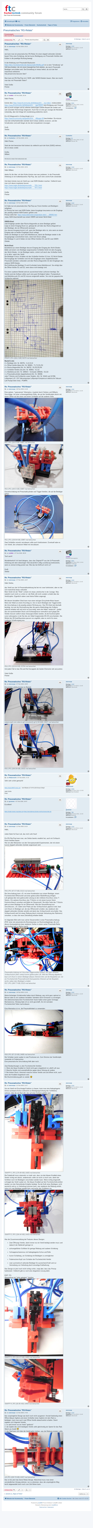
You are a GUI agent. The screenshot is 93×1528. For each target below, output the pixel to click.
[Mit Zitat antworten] (60, 44)
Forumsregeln (19, 35)
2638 (72, 789)
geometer (68, 809)
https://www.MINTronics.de (12, 787)
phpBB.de (55, 1505)
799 (72, 812)
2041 (72, 103)
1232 (72, 46)
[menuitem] (17, 21)
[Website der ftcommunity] (14, 8)
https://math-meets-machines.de (14, 811)
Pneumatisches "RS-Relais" (18, 30)
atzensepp (69, 43)
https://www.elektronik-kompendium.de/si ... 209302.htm (37, 215)
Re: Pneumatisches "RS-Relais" (18, 93)
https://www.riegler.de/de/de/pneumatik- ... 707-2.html (23, 188)
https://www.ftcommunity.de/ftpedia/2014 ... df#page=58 (24, 118)
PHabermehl (69, 786)
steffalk (68, 99)
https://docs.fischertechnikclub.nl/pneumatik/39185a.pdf (24, 65)
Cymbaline (69, 135)
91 (72, 138)
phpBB (40, 1502)
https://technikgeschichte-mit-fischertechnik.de (37, 811)
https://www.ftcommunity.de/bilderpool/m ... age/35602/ (24, 105)
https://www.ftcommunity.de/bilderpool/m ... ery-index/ (32, 103)
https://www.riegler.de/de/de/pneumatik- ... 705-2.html (23, 185)
